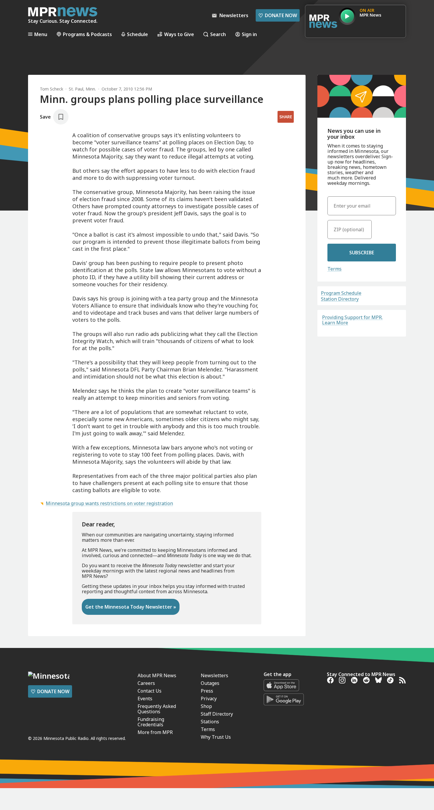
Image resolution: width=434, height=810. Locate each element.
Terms (334, 269)
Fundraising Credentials (151, 722)
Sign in (249, 34)
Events (145, 698)
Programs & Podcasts (87, 34)
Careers (146, 683)
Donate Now (277, 15)
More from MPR (155, 732)
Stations (210, 721)
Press (207, 691)
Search (218, 34)
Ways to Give (179, 34)
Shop (206, 706)
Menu (40, 34)
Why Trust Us (216, 737)
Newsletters (214, 675)
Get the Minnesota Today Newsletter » (130, 607)
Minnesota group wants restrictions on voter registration (109, 503)
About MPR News (157, 675)
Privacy (209, 698)
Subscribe (361, 252)
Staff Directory (217, 714)
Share (285, 116)
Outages (210, 683)
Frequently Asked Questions (157, 709)
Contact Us (149, 691)
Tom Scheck (51, 89)
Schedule (137, 34)
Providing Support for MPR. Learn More (352, 320)
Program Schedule (341, 293)
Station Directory (340, 299)
